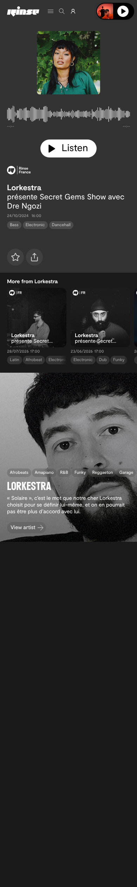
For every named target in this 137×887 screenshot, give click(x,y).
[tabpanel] (68, 115)
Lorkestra (24, 187)
